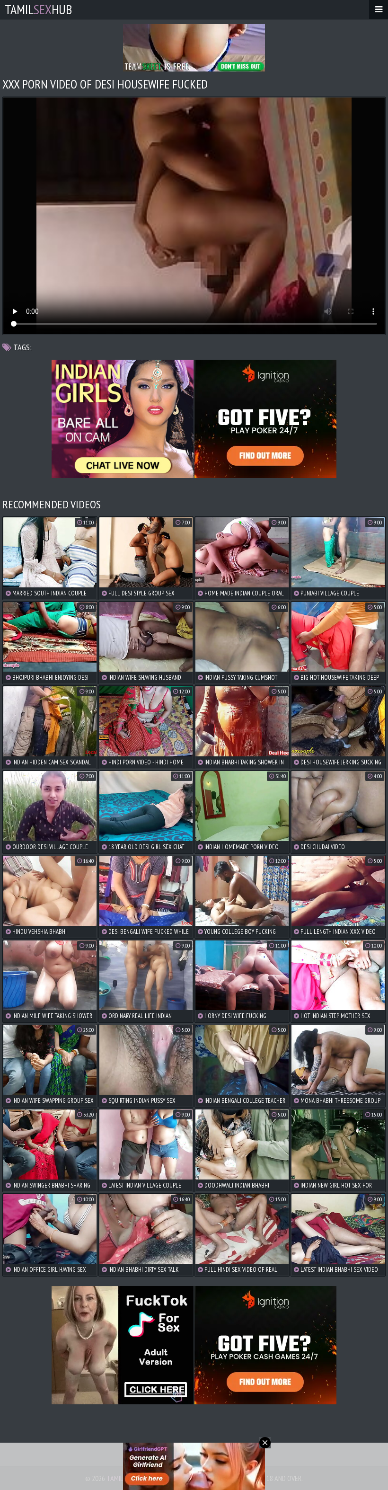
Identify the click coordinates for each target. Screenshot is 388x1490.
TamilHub (38, 9)
